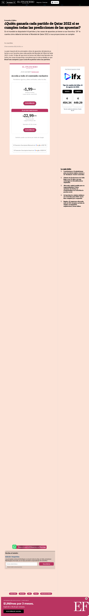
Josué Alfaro (9, 43)
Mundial (22, 593)
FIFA (29, 593)
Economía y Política (10, 20)
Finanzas (44, 2)
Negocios (39, 2)
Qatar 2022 (13, 593)
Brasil (36, 593)
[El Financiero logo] (25, 2)
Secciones (10, 2)
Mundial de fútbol (46, 593)
